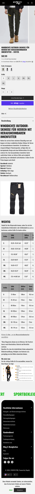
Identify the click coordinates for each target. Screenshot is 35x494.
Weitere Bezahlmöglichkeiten (17, 108)
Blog (4, 450)
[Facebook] (5, 462)
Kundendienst (8, 432)
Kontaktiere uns (7, 442)
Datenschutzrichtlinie (9, 421)
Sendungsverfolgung (8, 439)
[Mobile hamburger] (3, 3)
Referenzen (6, 428)
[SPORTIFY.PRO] (17, 2)
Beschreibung (6, 120)
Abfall (10, 490)
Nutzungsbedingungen (9, 418)
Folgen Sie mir (8, 458)
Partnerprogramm (8, 436)
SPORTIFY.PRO (14, 470)
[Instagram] (8, 462)
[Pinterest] (12, 462)
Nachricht (6, 454)
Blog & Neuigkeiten (10, 447)
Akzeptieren (20, 490)
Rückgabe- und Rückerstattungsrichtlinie (14, 411)
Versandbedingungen (8, 415)
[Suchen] (28, 3)
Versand (3, 59)
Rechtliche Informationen (13, 408)
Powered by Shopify (24, 470)
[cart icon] (32, 3)
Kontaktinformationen (9, 425)
